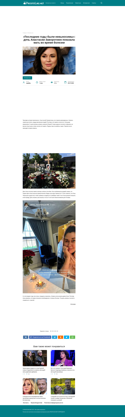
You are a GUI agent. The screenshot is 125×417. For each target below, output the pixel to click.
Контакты (26, 402)
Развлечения (69, 3)
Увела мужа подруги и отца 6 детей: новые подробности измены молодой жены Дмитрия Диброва (34, 370)
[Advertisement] (62, 20)
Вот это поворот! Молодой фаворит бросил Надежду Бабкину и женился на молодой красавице (62, 370)
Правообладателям (36, 402)
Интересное (86, 3)
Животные (78, 3)
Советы (94, 3)
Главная (25, 32)
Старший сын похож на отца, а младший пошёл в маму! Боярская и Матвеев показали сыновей (63, 398)
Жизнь (62, 3)
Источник (73, 304)
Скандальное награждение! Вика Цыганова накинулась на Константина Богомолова (34, 398)
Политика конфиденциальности (53, 402)
